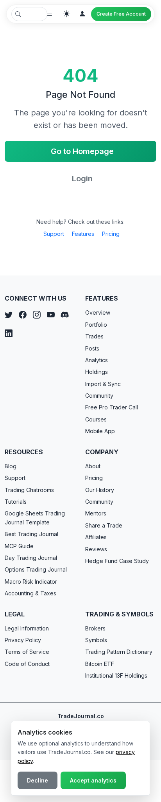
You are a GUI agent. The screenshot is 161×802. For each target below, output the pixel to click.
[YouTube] (51, 314)
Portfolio (96, 324)
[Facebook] (23, 314)
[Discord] (65, 314)
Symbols (96, 640)
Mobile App (100, 431)
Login (82, 178)
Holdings (96, 371)
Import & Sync (103, 384)
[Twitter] (9, 314)
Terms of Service (27, 651)
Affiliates (96, 537)
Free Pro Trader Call (111, 407)
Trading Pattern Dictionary (118, 651)
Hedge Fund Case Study (117, 561)
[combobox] (29, 14)
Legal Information (27, 628)
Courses (96, 419)
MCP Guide (19, 546)
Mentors (95, 513)
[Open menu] (50, 14)
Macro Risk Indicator (31, 581)
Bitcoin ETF (99, 663)
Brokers (95, 628)
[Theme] (67, 14)
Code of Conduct (27, 663)
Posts (92, 348)
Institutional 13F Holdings (116, 675)
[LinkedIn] (9, 333)
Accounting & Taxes (30, 593)
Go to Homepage (82, 151)
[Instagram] (37, 314)
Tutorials (16, 501)
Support (53, 233)
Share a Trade (103, 525)
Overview (97, 312)
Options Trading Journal (36, 569)
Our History (99, 490)
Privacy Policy (23, 640)
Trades (94, 336)
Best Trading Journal (31, 534)
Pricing (111, 233)
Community (99, 395)
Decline (37, 780)
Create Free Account (121, 14)
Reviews (96, 549)
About (92, 466)
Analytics (96, 360)
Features (83, 233)
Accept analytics (93, 780)
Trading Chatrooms (29, 490)
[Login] (82, 14)
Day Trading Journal (31, 557)
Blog (10, 466)
